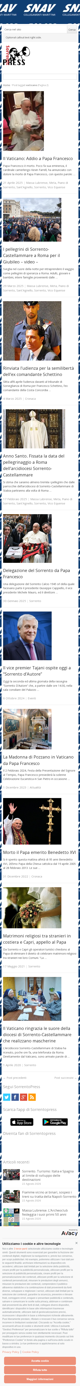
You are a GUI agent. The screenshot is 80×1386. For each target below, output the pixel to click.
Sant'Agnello (25, 187)
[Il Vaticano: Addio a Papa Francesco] (23, 150)
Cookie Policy (30, 1351)
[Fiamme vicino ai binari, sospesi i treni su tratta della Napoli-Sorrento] (11, 1202)
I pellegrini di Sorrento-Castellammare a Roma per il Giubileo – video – (31, 255)
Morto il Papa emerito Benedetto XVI (39, 852)
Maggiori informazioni (40, 1379)
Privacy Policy (10, 1351)
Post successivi (65, 1078)
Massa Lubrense (37, 183)
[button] (76, 1243)
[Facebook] (15, 1097)
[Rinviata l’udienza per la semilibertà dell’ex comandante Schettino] (32, 359)
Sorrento (40, 187)
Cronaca (30, 398)
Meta (52, 183)
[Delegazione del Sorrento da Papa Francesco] (27, 562)
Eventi (32, 698)
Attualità (35, 787)
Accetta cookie (40, 1360)
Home (6, 85)
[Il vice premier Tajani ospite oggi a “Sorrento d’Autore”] (27, 659)
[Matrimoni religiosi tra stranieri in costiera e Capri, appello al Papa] (32, 927)
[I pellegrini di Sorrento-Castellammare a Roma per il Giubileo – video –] (32, 240)
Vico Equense (56, 187)
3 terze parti (20, 1248)
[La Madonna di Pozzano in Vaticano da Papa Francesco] (27, 748)
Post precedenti (14, 1078)
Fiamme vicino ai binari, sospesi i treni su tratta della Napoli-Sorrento (49, 1194)
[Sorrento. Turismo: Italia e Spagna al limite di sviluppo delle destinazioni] (11, 1179)
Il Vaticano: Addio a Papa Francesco (38, 158)
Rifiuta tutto (40, 1369)
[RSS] (32, 1097)
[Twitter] (6, 1097)
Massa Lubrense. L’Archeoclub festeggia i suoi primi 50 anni (45, 1212)
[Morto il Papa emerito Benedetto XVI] (32, 843)
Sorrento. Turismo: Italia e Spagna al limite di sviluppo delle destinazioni (48, 1175)
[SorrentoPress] (40, 55)
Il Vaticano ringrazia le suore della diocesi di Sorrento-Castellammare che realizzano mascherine (37, 1034)
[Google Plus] (23, 1097)
